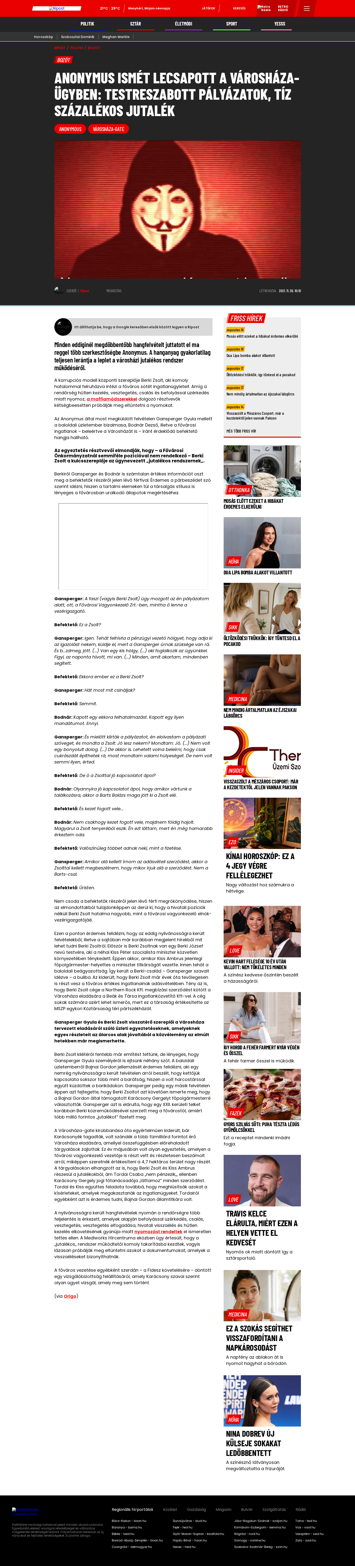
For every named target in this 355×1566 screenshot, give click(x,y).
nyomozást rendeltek (158, 1232)
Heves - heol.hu (184, 1547)
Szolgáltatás (274, 1509)
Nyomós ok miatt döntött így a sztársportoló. (259, 1255)
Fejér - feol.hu (182, 1527)
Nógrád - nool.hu (247, 1534)
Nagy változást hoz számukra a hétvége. (260, 888)
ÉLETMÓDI (183, 23)
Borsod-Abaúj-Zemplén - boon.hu (137, 1540)
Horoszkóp (43, 36)
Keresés (239, 8)
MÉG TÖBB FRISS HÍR (241, 431)
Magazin (223, 1509)
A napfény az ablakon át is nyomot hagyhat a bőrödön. (256, 1360)
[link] (239, 489)
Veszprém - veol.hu (309, 1534)
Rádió (301, 1509)
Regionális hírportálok (132, 1509)
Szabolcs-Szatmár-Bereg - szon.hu (260, 1547)
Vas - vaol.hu (305, 1527)
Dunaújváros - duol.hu (189, 1521)
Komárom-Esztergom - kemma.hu (260, 1527)
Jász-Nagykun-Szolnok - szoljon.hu (260, 1521)
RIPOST (59, 48)
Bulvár (247, 1509)
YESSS (279, 23)
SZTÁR (135, 23)
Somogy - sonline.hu (249, 1540)
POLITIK (87, 23)
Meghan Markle (115, 36)
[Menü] (307, 8)
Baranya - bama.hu (127, 1527)
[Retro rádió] (262, 9)
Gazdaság (196, 1509)
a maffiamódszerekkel (112, 399)
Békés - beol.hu (123, 1534)
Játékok (208, 8)
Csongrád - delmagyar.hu (132, 1547)
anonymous (70, 129)
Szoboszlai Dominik (77, 36)
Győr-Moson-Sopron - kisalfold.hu (198, 1534)
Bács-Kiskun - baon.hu (129, 1521)
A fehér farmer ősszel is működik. (259, 1061)
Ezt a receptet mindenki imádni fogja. (257, 1141)
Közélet (170, 1509)
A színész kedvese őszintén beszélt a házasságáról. (261, 978)
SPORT (231, 23)
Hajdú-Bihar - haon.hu (190, 1540)
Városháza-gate (108, 129)
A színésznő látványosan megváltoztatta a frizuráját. (255, 1465)
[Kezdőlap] (56, 8)
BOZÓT (94, 48)
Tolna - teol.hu (306, 1521)
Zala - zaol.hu (305, 1540)
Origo (70, 1296)
